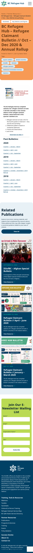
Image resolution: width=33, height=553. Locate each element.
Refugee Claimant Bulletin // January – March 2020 (14, 372)
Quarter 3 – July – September (12, 153)
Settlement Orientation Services (12, 70)
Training (4, 526)
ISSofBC (5, 63)
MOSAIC (14, 63)
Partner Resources (8, 518)
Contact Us (5, 541)
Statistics (5, 73)
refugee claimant (8, 66)
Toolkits (4, 503)
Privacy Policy (5, 547)
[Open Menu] (30, 3)
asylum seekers (7, 60)
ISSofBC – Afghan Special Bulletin (16, 269)
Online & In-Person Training (10, 508)
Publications (5, 520)
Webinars (4, 500)
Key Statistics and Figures (19, 21)
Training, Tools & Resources (12, 498)
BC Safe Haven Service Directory (12, 514)
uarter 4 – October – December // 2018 (15, 190)
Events (3, 528)
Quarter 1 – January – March (11, 147)
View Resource (8, 282)
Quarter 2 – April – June (10, 150)
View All (16, 231)
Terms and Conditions (16, 547)
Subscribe (16, 450)
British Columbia (21, 60)
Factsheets (6, 21)
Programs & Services (8, 523)
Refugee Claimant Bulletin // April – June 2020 (15, 320)
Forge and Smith (17, 549)
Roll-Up (5, 192)
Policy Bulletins (6, 531)
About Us (5, 538)
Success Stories (7, 535)
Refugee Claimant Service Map (11, 511)
